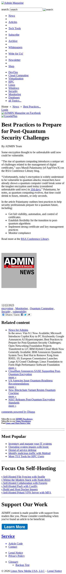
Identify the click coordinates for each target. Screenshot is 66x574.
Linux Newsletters (23, 421)
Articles (12, 22)
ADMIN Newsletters (24, 419)
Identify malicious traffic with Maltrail (29, 453)
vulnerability (20, 311)
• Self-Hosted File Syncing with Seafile (23, 476)
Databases (14, 97)
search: (5, 9)
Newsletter (14, 59)
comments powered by (18, 411)
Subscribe (13, 34)
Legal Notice (15, 552)
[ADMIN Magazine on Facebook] (21, 112)
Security (13, 91)
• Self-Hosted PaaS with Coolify (19, 486)
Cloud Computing (18, 75)
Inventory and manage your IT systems (30, 443)
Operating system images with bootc (28, 446)
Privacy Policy (16, 555)
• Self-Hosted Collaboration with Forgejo (24, 483)
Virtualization (15, 78)
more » (12, 367)
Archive (12, 40)
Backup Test (22, 564)
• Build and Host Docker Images (19, 489)
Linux (11, 84)
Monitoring (14, 94)
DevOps (13, 72)
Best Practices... (32, 106)
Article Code (15, 543)
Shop (11, 66)
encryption (7, 308)
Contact (12, 546)
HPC (11, 81)
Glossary (13, 561)
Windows (13, 88)
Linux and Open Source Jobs (18, 423)
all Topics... (14, 100)
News (11, 15)
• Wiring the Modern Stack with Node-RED (25, 479)
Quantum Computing (42, 308)
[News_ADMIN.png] (19, 287)
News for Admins (18, 330)
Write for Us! (15, 53)
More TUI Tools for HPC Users (26, 456)
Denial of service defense (22, 450)
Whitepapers (15, 47)
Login (4, 109)
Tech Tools (14, 28)
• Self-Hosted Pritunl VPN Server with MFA (26, 492)
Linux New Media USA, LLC (28, 570)
